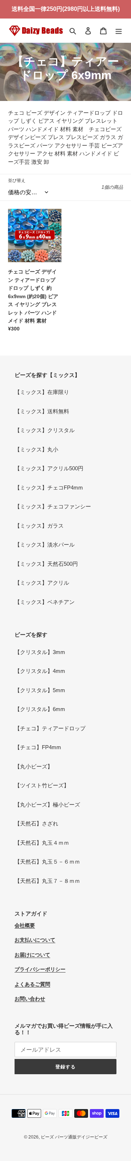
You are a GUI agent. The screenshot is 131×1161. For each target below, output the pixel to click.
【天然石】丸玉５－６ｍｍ (47, 861)
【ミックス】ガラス (39, 526)
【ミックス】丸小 (36, 449)
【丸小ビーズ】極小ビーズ (47, 804)
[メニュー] (118, 30)
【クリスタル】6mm (40, 709)
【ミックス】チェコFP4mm (49, 487)
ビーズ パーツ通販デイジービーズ (74, 1137)
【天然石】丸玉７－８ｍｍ (47, 881)
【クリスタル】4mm (40, 671)
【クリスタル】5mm (40, 690)
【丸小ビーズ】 (34, 766)
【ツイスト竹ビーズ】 (42, 785)
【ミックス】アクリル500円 (49, 468)
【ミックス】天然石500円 (46, 564)
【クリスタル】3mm (40, 652)
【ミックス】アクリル (42, 583)
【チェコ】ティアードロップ (50, 728)
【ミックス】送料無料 (42, 411)
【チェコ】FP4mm (38, 747)
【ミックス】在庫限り (42, 392)
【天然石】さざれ (36, 823)
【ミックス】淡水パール (45, 544)
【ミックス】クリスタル (45, 430)
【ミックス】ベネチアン (45, 602)
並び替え (16, 180)
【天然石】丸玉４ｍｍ (42, 843)
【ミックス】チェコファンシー (53, 506)
